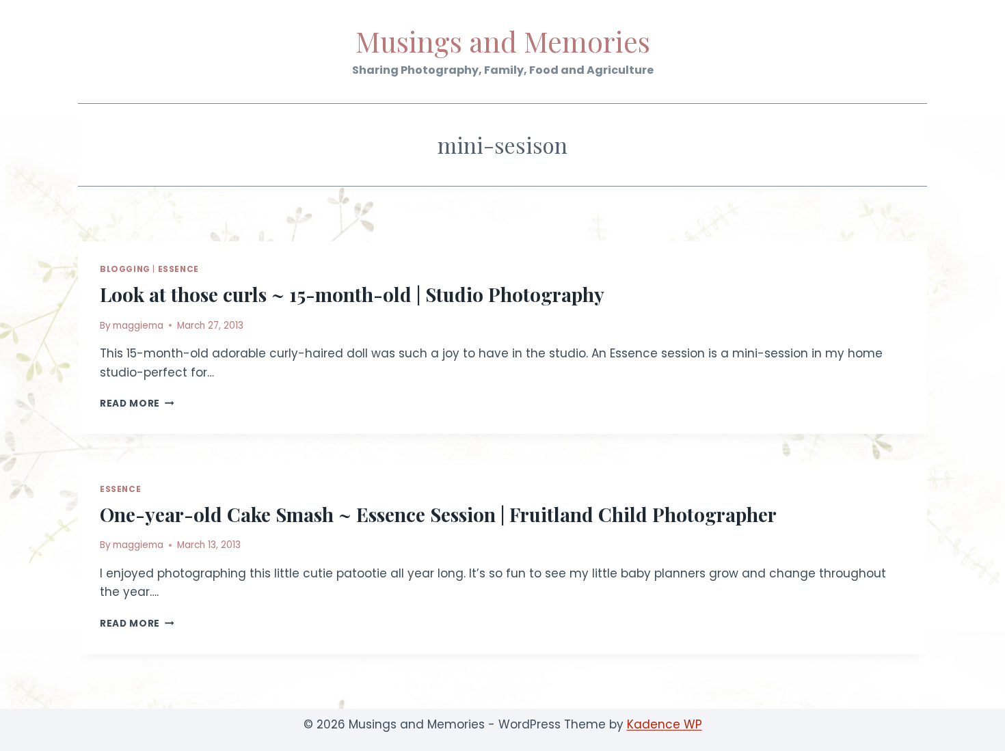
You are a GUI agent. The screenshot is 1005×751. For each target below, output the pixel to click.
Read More (137, 403)
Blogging (125, 269)
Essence (178, 269)
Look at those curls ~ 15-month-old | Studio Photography (352, 294)
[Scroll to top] (970, 730)
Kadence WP (664, 724)
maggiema (138, 325)
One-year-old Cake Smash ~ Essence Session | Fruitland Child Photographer (438, 514)
